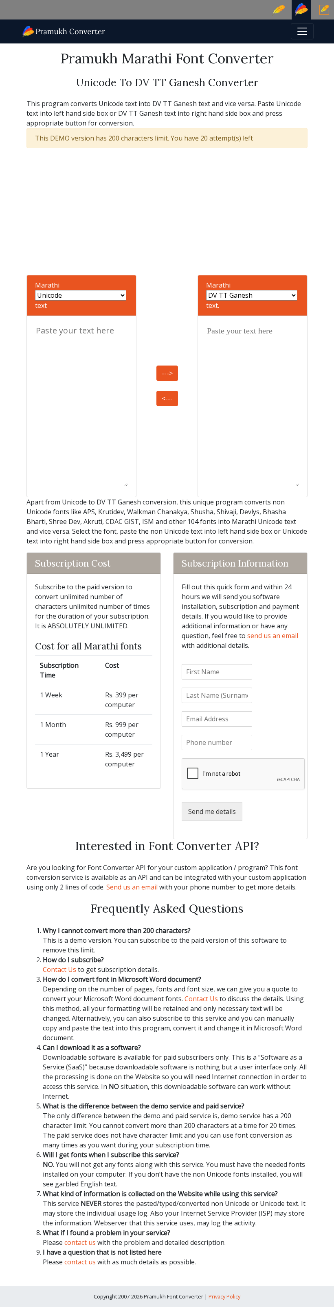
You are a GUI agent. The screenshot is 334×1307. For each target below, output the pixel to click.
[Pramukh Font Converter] (64, 30)
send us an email (272, 635)
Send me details (212, 811)
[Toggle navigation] (302, 31)
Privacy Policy (224, 1296)
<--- (167, 398)
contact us (80, 1242)
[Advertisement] (167, 211)
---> (167, 373)
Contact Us (59, 969)
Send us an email (132, 887)
